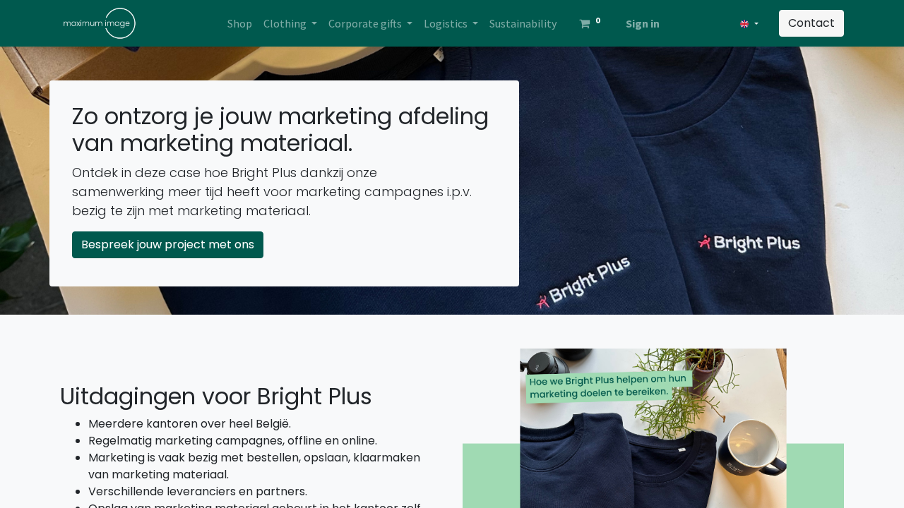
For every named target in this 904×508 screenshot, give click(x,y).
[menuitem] (240, 23)
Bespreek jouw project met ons (167, 244)
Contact (811, 23)
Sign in (643, 23)
